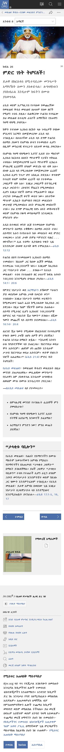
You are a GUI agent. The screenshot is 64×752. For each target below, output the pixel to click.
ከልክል (22, 744)
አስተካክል (37, 744)
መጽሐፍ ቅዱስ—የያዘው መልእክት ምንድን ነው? (25, 12)
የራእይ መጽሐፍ (11, 368)
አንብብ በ (8, 21)
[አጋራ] (51, 12)
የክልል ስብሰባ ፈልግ (15, 633)
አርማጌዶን (33, 290)
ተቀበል (9, 744)
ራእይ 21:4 (32, 356)
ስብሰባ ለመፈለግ (13, 626)
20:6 (13, 282)
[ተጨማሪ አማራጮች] (58, 12)
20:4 (15, 324)
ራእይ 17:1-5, (45, 494)
